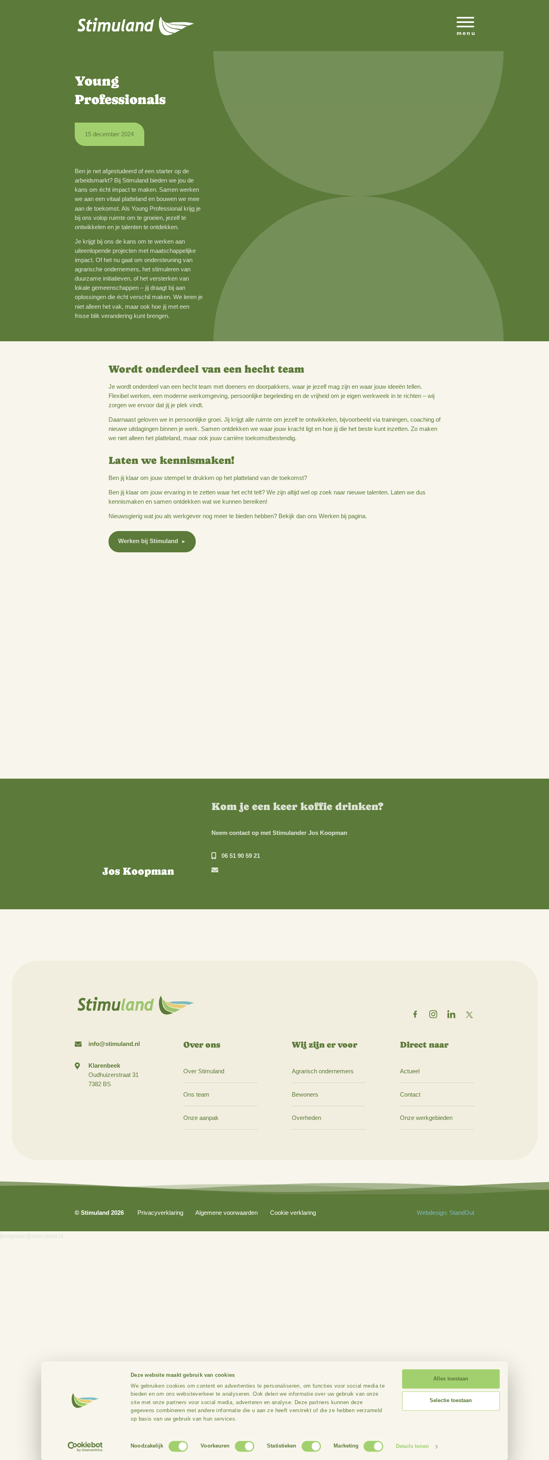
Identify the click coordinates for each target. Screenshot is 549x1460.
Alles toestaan (450, 1379)
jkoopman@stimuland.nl (31, 1235)
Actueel (410, 1071)
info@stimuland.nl (114, 1043)
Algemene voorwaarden (226, 1212)
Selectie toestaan (451, 1401)
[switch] (244, 1446)
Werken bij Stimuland (148, 540)
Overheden (306, 1117)
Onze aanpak (201, 1117)
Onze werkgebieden (426, 1117)
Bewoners (305, 1094)
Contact (410, 1094)
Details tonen (412, 1447)
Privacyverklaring (160, 1212)
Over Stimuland (203, 1071)
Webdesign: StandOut (445, 1212)
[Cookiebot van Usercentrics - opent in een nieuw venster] (85, 1447)
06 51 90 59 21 (240, 855)
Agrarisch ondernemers (323, 1071)
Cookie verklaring (293, 1212)
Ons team (196, 1094)
